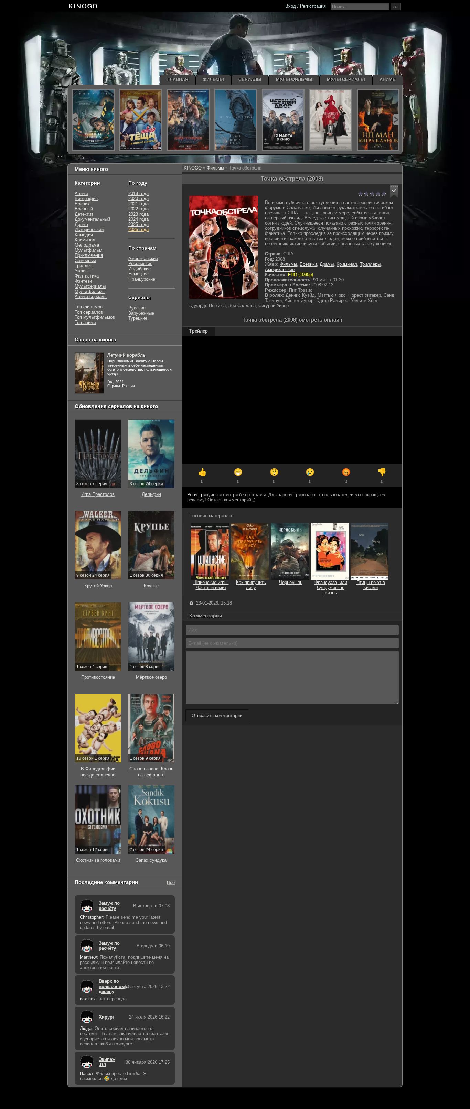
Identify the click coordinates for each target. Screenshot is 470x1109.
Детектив (84, 214)
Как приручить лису (251, 585)
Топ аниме (85, 322)
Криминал (347, 264)
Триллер (83, 265)
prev (75, 119)
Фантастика (87, 276)
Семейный (85, 260)
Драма (81, 224)
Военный (84, 208)
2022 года (138, 208)
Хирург (106, 1017)
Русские (137, 308)
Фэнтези (83, 281)
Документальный (92, 219)
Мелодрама (87, 245)
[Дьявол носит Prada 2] (330, 120)
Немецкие (138, 273)
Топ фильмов (89, 306)
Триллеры (370, 264)
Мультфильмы (90, 291)
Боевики (308, 264)
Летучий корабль (126, 355)
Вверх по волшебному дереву (110, 986)
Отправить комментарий (217, 715)
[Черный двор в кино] (283, 120)
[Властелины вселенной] (188, 120)
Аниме (81, 193)
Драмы (327, 264)
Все (171, 882)
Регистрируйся (202, 494)
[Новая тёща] (140, 120)
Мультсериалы (90, 286)
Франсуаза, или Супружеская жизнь (330, 587)
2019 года (138, 193)
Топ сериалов (89, 312)
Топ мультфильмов (95, 317)
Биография (86, 198)
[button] (394, 191)
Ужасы (81, 270)
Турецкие (137, 318)
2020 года (138, 198)
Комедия (84, 234)
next (396, 119)
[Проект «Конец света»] (93, 120)
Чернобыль (290, 582)
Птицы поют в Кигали (370, 585)
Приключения (89, 255)
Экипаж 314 (107, 1062)
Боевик (82, 203)
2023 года (138, 214)
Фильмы (215, 168)
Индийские (139, 268)
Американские (280, 269)
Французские (141, 279)
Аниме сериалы (91, 296)
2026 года (138, 229)
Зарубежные (141, 313)
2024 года (138, 219)
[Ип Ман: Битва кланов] (378, 120)
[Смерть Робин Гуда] (235, 120)
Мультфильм (88, 250)
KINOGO (193, 168)
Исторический (89, 229)
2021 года (138, 203)
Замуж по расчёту (109, 906)
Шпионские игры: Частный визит (211, 585)
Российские (140, 263)
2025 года (138, 224)
